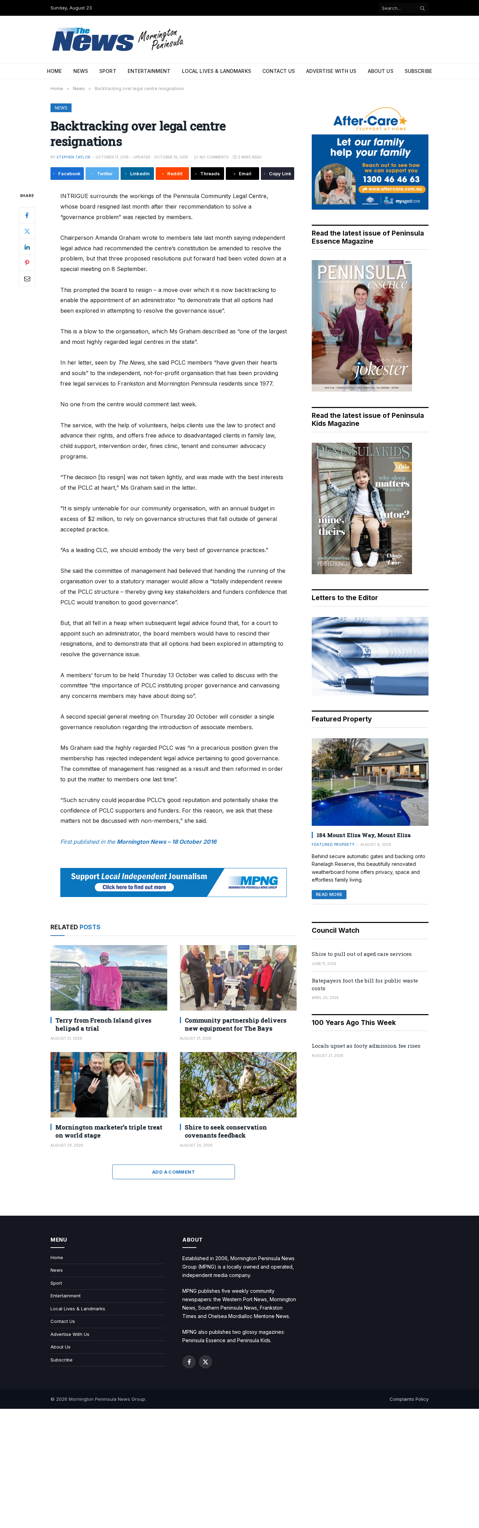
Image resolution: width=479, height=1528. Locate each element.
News (80, 71)
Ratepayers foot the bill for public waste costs (365, 984)
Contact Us (278, 71)
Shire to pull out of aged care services (362, 953)
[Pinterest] (27, 263)
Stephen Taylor (73, 157)
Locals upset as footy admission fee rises (366, 1045)
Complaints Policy (409, 1399)
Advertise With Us (331, 71)
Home (54, 71)
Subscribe (418, 71)
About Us (380, 71)
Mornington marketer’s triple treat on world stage (108, 1131)
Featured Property (333, 844)
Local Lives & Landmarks (216, 71)
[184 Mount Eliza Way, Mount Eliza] (370, 782)
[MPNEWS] (118, 39)
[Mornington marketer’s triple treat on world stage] (108, 1085)
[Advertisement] (239, 1468)
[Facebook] (27, 216)
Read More (329, 894)
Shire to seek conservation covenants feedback (226, 1131)
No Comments (214, 157)
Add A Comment (173, 1172)
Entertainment (149, 71)
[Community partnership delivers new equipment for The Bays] (238, 978)
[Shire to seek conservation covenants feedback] (238, 1085)
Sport (107, 71)
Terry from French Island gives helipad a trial (103, 1024)
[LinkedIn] (27, 247)
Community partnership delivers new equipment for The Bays (235, 1024)
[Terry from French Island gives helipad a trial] (108, 978)
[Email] (27, 279)
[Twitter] (27, 231)
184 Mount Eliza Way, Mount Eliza (364, 834)
